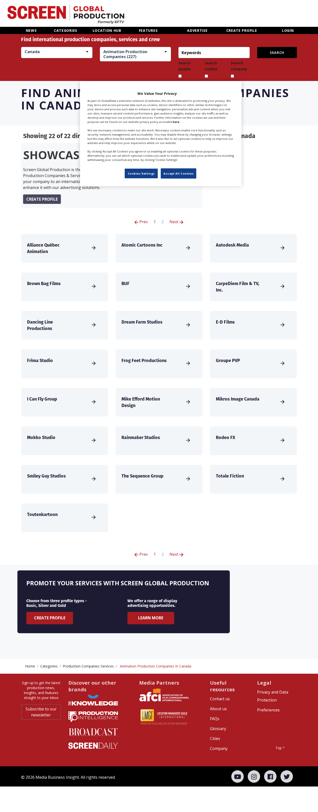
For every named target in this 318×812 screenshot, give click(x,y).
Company (219, 748)
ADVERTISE (197, 30)
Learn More (150, 618)
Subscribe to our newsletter (41, 712)
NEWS (31, 30)
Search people (184, 66)
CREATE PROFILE (241, 30)
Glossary (218, 728)
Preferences (268, 710)
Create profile (42, 199)
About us (218, 708)
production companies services (88, 666)
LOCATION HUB (107, 30)
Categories (49, 666)
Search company (239, 66)
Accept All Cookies (178, 173)
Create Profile (49, 618)
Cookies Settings (141, 173)
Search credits (211, 66)
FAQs (214, 718)
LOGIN (288, 30)
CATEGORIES (65, 30)
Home (30, 666)
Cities (215, 738)
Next (174, 221)
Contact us (220, 698)
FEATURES (148, 30)
